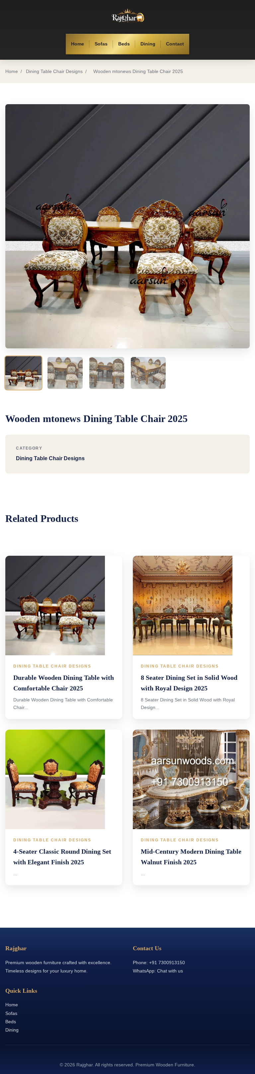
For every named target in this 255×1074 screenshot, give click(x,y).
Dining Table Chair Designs (54, 71)
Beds (124, 43)
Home (77, 43)
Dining (147, 43)
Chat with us (170, 970)
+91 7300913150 (167, 962)
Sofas (101, 43)
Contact (175, 43)
